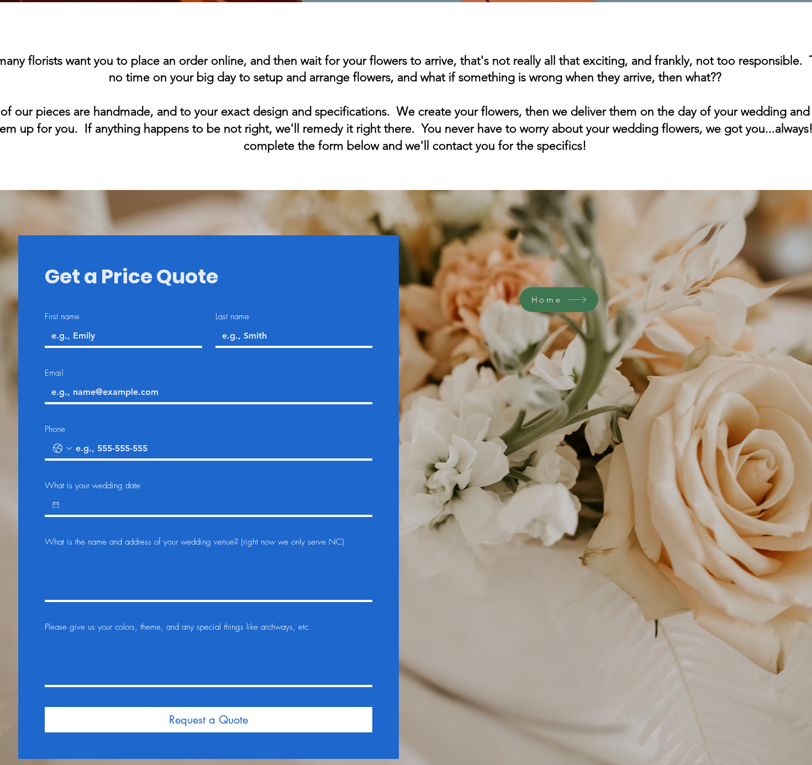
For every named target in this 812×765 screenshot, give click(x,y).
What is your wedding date (92, 485)
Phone (55, 429)
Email (54, 373)
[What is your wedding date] (55, 504)
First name (62, 316)
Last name (232, 316)
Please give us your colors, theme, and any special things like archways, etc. (178, 627)
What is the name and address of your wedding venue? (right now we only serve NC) (194, 542)
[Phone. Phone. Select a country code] (62, 448)
